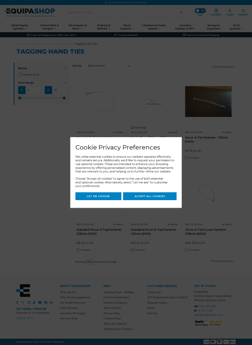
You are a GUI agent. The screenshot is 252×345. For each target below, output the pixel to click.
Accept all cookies (150, 196)
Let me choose (98, 196)
